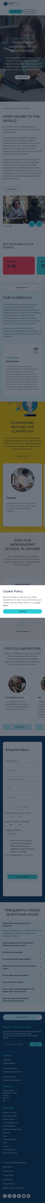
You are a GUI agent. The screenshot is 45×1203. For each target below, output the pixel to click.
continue (22, 611)
